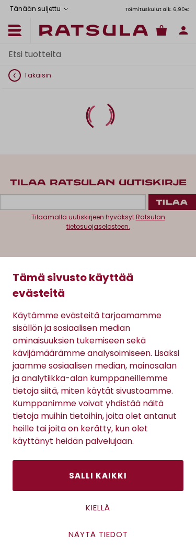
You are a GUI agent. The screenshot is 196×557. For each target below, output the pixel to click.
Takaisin (37, 75)
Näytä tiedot (98, 534)
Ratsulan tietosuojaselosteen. (115, 222)
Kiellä (98, 507)
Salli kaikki (98, 475)
